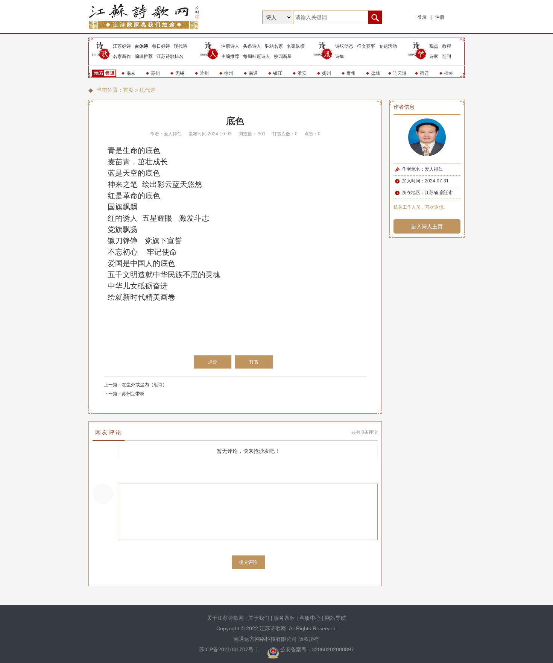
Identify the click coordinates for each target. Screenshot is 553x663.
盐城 (375, 73)
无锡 (179, 73)
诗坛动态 (344, 46)
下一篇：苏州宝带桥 (124, 393)
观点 (433, 46)
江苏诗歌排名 (170, 56)
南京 (130, 73)
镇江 (277, 73)
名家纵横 (296, 46)
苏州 (155, 73)
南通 (253, 73)
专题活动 (388, 46)
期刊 (446, 56)
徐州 (228, 73)
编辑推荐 (144, 56)
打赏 (253, 361)
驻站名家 (274, 46)
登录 (422, 17)
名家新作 (122, 56)
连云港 (400, 73)
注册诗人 (230, 46)
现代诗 (180, 46)
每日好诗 (161, 46)
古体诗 (141, 46)
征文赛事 (366, 46)
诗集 (339, 56)
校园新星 (283, 56)
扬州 (326, 73)
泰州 (351, 73)
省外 (448, 73)
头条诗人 (252, 46)
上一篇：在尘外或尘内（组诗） (135, 384)
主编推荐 (230, 56)
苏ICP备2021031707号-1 (229, 649)
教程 (446, 46)
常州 (204, 73)
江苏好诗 (122, 46)
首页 (128, 90)
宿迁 (424, 73)
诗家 (433, 56)
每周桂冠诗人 (256, 56)
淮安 (302, 73)
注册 (439, 17)
